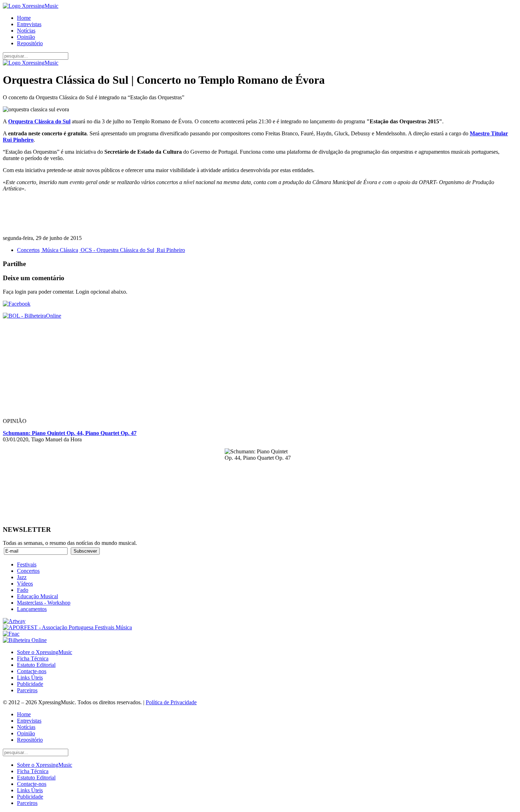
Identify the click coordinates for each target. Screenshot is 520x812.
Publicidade (30, 684)
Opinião (26, 37)
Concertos (28, 250)
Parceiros (27, 690)
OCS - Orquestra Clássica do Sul (116, 250)
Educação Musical (37, 596)
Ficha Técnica (32, 658)
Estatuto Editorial (36, 665)
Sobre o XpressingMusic (44, 652)
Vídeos (25, 584)
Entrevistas (29, 24)
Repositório (30, 43)
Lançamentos (32, 609)
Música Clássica (59, 250)
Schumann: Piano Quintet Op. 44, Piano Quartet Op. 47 (70, 433)
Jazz (22, 577)
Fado (22, 590)
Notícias (26, 31)
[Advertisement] (215, 213)
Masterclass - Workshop (43, 603)
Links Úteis (30, 678)
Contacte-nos (31, 671)
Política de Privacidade (171, 702)
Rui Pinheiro (170, 250)
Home (24, 18)
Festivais (26, 564)
